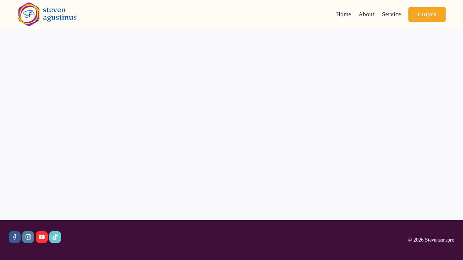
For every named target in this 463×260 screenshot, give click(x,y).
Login (427, 14)
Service (391, 14)
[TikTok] (55, 237)
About (366, 14)
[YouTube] (42, 237)
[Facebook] (15, 237)
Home (343, 14)
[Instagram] (28, 237)
